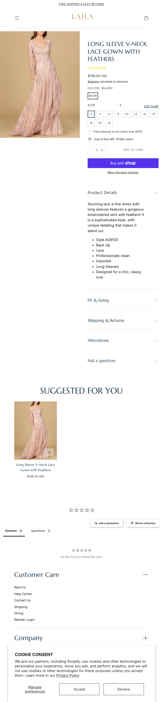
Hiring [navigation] (18, 613)
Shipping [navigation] (20, 607)
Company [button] (28, 638)
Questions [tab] (38, 531)
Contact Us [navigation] (22, 600)
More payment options (123, 172)
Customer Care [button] (36, 575)
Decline (123, 689)
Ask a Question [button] (109, 523)
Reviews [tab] (11, 531)
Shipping (93, 81)
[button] (17, 18)
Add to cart (133, 149)
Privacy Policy (67, 675)
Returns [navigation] (20, 587)
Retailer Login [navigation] (24, 620)
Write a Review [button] (145, 523)
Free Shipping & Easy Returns (81, 4)
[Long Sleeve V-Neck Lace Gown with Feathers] (35, 430)
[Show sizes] (49, 452)
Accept (79, 689)
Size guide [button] (151, 106)
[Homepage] (81, 18)
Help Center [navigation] (23, 594)
